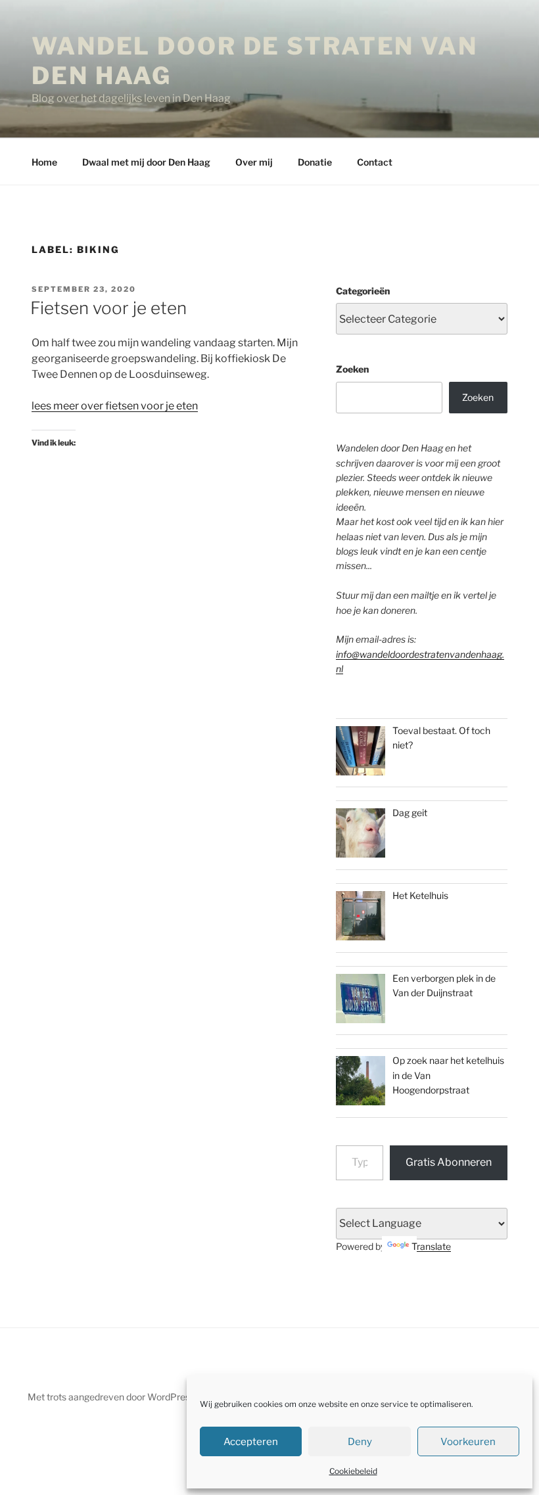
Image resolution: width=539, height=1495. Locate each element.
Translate (431, 1246)
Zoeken (352, 369)
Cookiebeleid (353, 1471)
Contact (374, 162)
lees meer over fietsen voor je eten (115, 406)
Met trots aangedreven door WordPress (111, 1396)
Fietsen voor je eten (108, 308)
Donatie (315, 162)
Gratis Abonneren (449, 1162)
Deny (360, 1442)
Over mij (254, 162)
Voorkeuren (468, 1442)
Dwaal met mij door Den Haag (146, 162)
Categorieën (363, 290)
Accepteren (250, 1442)
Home (44, 162)
